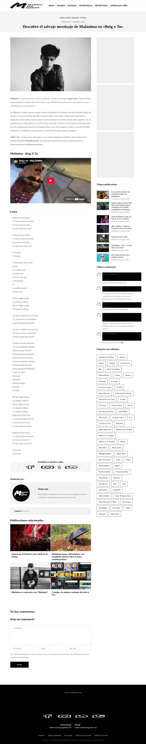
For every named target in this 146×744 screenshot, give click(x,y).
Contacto (41, 735)
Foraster (123, 399)
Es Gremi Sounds (105, 387)
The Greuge (126, 502)
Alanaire (122, 357)
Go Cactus (102, 405)
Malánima (25, 511)
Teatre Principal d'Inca (123, 496)
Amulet (101, 363)
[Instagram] (47, 469)
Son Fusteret (103, 490)
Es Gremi (114, 381)
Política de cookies (101, 735)
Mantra (122, 442)
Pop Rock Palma (104, 472)
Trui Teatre (116, 508)
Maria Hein (103, 448)
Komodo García (118, 417)
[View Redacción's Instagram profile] (34, 498)
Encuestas (102, 381)
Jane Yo (130, 405)
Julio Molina (123, 411)
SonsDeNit (116, 490)
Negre (118, 460)
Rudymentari (103, 478)
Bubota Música (104, 375)
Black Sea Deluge (113, 369)
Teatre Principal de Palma (108, 502)
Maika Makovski (105, 429)
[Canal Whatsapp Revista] (59, 469)
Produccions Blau (122, 472)
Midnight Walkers (105, 454)
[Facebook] (30, 469)
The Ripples (103, 508)
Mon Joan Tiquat (105, 460)
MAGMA (119, 423)
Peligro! (117, 466)
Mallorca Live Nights (106, 435)
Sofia (124, 484)
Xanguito (102, 514)
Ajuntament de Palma (106, 357)
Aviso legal (68, 735)
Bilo (100, 369)
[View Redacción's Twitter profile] (34, 493)
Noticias (83, 18)
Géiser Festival (116, 405)
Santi (104, 314)
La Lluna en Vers (105, 423)
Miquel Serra (121, 454)
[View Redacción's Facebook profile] (34, 488)
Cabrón (117, 375)
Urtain (128, 508)
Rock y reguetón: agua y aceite (121, 288)
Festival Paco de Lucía (107, 399)
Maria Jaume (116, 448)
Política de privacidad (83, 735)
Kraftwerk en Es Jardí (119, 237)
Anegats (112, 363)
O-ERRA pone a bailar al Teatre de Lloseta (125, 304)
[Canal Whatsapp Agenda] (71, 469)
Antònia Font (125, 363)
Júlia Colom (103, 417)
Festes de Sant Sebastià (123, 393)
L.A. (131, 417)
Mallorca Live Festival (124, 429)
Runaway (116, 478)
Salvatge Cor (103, 484)
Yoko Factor (115, 514)
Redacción (43, 489)
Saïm (115, 484)
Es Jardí (119, 387)
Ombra (128, 460)
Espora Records (104, 393)
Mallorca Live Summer (107, 442)
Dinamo (128, 375)
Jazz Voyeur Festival (106, 411)
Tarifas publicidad (54, 735)
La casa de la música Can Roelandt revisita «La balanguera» (120, 194)
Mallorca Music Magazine (69, 18)
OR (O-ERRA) (104, 466)
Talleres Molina (104, 496)
